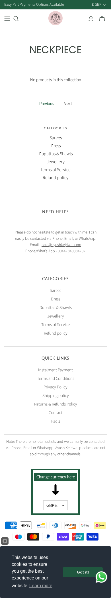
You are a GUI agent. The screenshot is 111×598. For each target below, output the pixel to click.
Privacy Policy (55, 387)
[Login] (91, 19)
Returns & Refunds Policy (55, 404)
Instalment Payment (55, 370)
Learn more (40, 585)
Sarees (56, 138)
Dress (56, 146)
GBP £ (51, 505)
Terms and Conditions (55, 379)
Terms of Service (55, 170)
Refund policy (55, 178)
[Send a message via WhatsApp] (101, 577)
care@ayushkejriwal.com (61, 245)
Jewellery (56, 162)
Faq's (55, 421)
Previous (46, 103)
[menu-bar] (7, 19)
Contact (55, 413)
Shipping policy (55, 396)
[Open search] (16, 19)
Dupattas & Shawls (56, 154)
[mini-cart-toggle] (102, 19)
